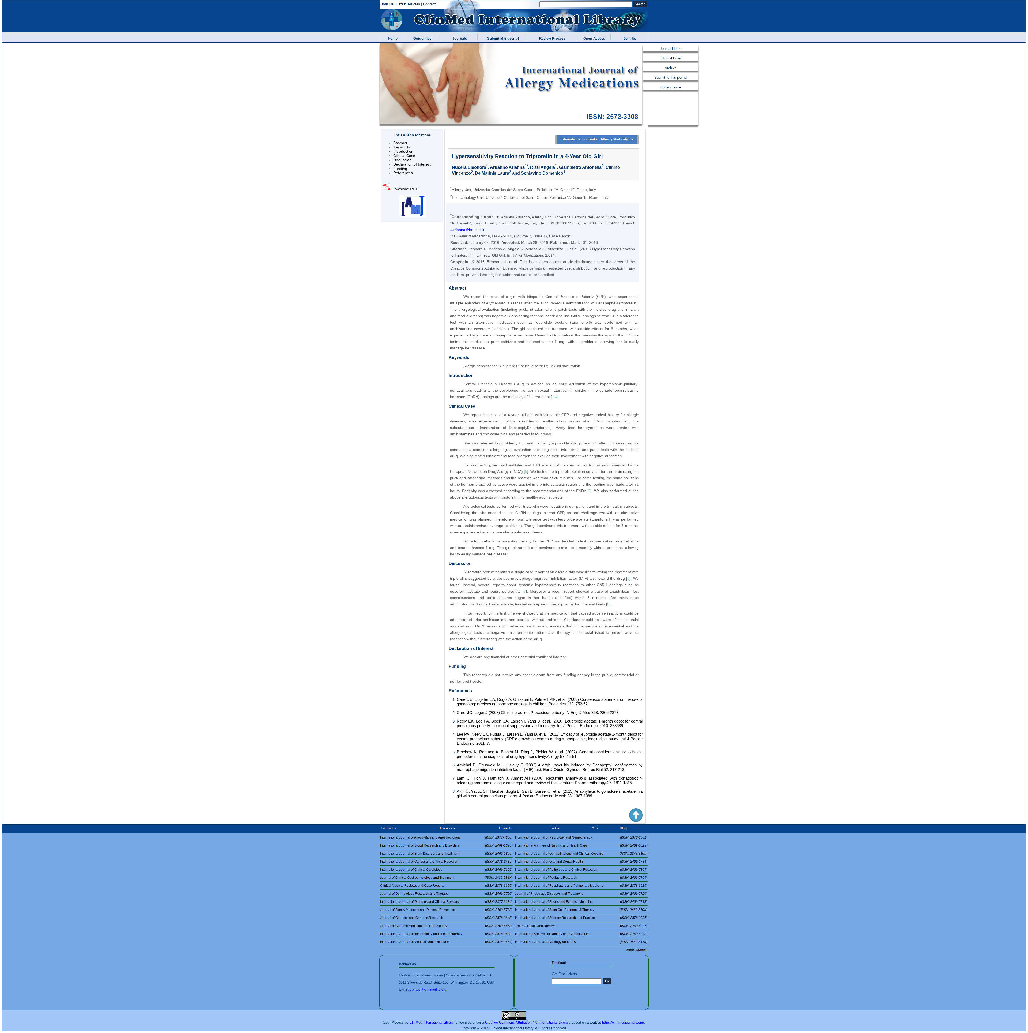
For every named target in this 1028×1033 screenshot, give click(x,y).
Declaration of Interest (412, 164)
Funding (400, 168)
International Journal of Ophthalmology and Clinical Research (560, 853)
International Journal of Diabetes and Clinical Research (420, 902)
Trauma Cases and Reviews (535, 926)
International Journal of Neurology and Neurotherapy (553, 837)
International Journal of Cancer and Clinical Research (419, 861)
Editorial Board (670, 58)
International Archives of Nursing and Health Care (551, 845)
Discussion (402, 160)
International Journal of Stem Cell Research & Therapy (554, 910)
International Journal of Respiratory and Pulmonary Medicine (559, 886)
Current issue (670, 87)
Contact (429, 4)
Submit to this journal (670, 78)
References (403, 173)
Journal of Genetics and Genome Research (411, 918)
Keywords (401, 147)
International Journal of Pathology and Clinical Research (556, 869)
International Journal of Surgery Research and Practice (555, 918)
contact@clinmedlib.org (428, 989)
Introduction (403, 151)
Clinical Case (404, 156)
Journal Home (670, 49)
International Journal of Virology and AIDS (545, 942)
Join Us (387, 4)
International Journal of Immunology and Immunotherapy (421, 934)
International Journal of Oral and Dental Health (549, 861)
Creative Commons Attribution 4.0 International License (527, 1022)
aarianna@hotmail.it (467, 229)
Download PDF (405, 189)
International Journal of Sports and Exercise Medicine (554, 902)
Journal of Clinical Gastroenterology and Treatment (417, 877)
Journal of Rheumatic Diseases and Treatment (549, 894)
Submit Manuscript (502, 38)
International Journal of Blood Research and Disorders (419, 845)
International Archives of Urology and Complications (552, 934)
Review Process (551, 38)
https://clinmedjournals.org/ (623, 1022)
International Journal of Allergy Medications (597, 139)
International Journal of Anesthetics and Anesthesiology (420, 837)
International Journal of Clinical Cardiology (411, 869)
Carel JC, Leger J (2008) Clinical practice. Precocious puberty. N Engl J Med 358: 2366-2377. (538, 712)
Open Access (593, 38)
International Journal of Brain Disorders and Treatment (419, 853)
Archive (670, 68)
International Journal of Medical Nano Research (415, 942)
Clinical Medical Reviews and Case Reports (412, 886)
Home (392, 38)
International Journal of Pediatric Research (546, 877)
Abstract (400, 143)
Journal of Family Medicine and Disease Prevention (417, 910)
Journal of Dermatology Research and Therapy (414, 894)
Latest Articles (408, 4)
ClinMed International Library (432, 1022)
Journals (458, 38)
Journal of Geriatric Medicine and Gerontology (413, 926)
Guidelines (421, 38)
